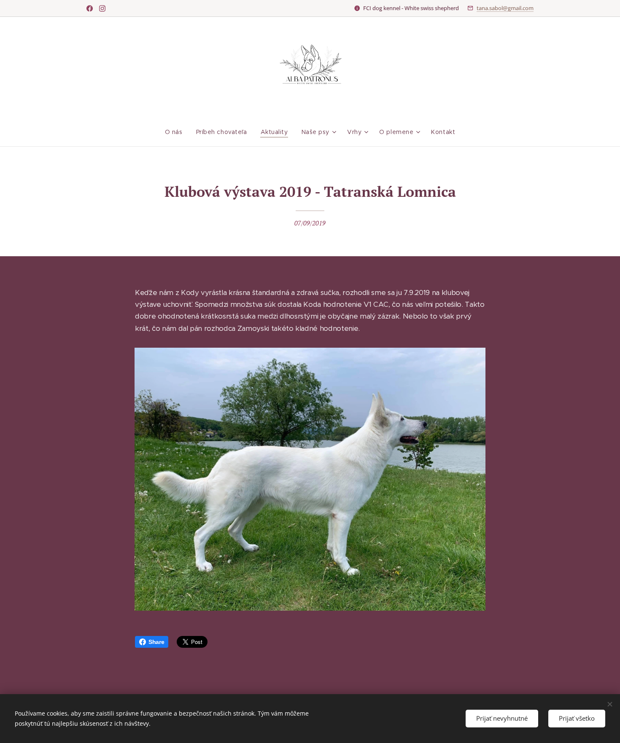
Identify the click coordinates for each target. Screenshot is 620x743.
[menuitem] (177, 131)
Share (156, 641)
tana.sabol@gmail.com (505, 8)
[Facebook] (89, 8)
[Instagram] (102, 8)
